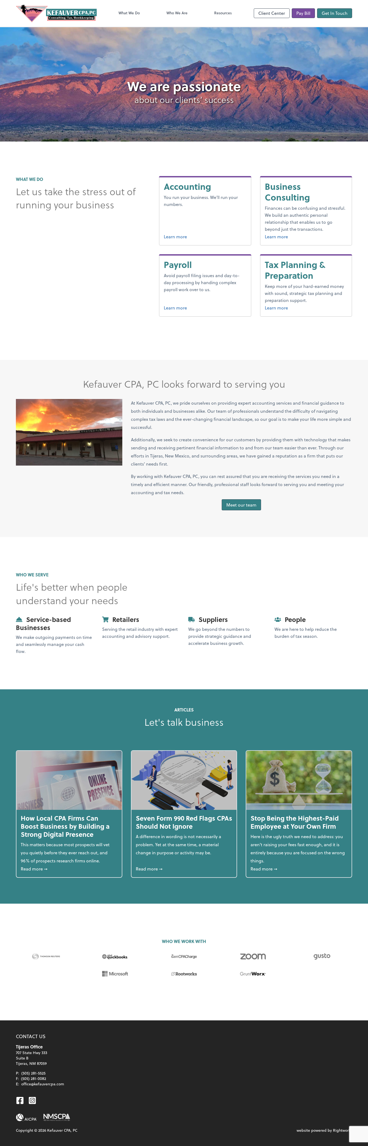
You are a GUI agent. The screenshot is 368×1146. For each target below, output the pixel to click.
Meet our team (241, 505)
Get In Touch (335, 13)
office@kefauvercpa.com (42, 1084)
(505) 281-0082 (33, 1078)
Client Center (271, 13)
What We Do (129, 13)
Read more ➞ (69, 868)
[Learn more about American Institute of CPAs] (26, 1117)
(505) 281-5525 (33, 1073)
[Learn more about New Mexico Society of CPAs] (56, 1117)
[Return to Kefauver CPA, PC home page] (56, 13)
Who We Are (177, 13)
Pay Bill (303, 13)
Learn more (175, 236)
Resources (223, 13)
